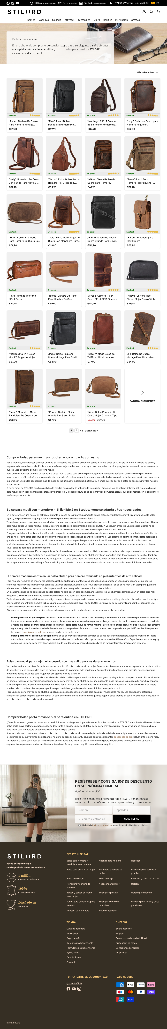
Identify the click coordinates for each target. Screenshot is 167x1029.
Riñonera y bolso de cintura (145, 878)
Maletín (135, 884)
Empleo (119, 933)
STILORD (16, 1023)
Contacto (71, 962)
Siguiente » (90, 430)
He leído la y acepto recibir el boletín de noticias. (115, 825)
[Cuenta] (143, 12)
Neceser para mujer (109, 884)
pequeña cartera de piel (34, 632)
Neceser (135, 860)
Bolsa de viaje (106, 878)
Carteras (70, 20)
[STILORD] (24, 11)
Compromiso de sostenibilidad (131, 938)
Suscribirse (131, 818)
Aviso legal (121, 952)
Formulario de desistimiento (81, 948)
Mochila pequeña (108, 910)
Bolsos (31, 20)
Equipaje (56, 20)
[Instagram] (12, 3)
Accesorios (84, 20)
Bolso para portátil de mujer (81, 869)
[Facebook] (8, 3)
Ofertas (135, 20)
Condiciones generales (127, 948)
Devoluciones (74, 957)
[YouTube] (17, 3)
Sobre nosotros (124, 928)
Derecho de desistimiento (80, 943)
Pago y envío (73, 938)
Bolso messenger (75, 878)
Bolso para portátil (108, 892)
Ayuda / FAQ (73, 952)
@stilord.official (74, 983)
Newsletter (72, 933)
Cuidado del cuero (76, 928)
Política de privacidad (102, 825)
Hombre (107, 20)
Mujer (97, 20)
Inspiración (121, 20)
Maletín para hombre (141, 892)
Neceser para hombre (78, 910)
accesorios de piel (123, 737)
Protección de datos (126, 943)
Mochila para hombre (110, 860)
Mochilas (43, 20)
